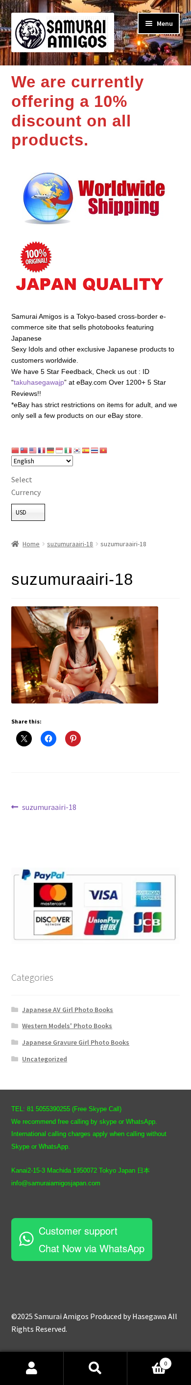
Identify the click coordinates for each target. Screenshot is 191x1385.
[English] (33, 450)
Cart (147, 1360)
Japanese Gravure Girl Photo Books (75, 1042)
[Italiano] (68, 450)
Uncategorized (44, 1058)
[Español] (86, 450)
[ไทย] (95, 450)
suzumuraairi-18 (70, 543)
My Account (32, 1368)
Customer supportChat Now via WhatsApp (91, 1239)
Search (95, 1368)
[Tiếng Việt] (103, 450)
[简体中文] (15, 450)
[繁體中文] (24, 450)
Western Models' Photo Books (67, 1025)
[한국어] (77, 450)
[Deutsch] (51, 450)
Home (31, 543)
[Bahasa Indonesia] (59, 450)
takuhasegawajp (39, 382)
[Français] (42, 450)
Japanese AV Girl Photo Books (67, 1009)
